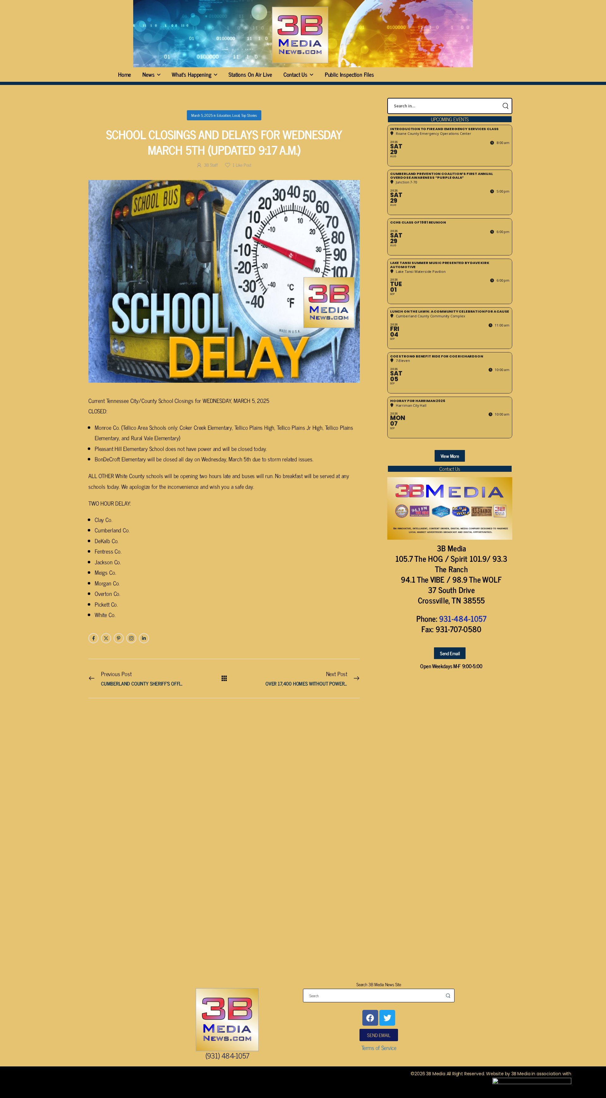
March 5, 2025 (202, 115)
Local (236, 115)
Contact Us (295, 74)
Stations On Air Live (250, 74)
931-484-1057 (462, 618)
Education (224, 115)
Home (124, 74)
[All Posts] (224, 678)
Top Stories (249, 115)
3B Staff (210, 164)
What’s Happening (191, 74)
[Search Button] (505, 106)
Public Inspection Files (349, 74)
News (148, 74)
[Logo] (299, 34)
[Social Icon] (93, 638)
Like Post (242, 164)
